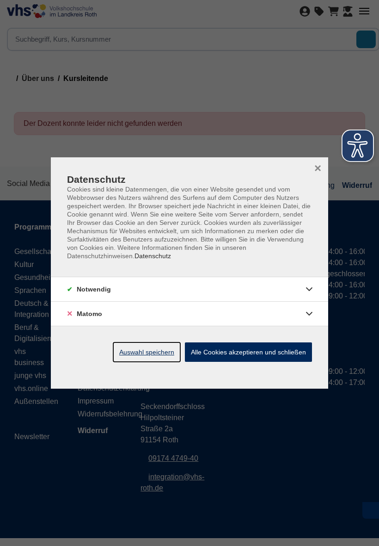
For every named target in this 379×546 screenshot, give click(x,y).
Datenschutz (152, 256)
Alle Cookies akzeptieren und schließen (248, 352)
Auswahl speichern (146, 352)
